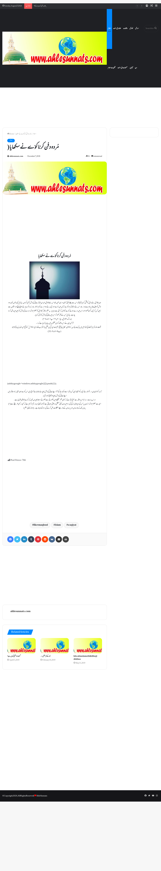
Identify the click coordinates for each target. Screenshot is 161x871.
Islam (58, 525)
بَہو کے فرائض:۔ (45, 656)
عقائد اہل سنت (117, 28)
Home (11, 134)
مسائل (137, 28)
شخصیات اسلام (111, 68)
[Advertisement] (80, 98)
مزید (136, 68)
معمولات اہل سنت (123, 68)
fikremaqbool (40, 525)
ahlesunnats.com (16, 156)
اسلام (109, 28)
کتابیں (131, 68)
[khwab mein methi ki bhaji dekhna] (88, 645)
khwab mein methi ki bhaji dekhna (85, 657)
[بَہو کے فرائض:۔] (54, 645)
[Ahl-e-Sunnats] (54, 48)
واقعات (125, 28)
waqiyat (72, 525)
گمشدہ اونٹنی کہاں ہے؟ (13, 656)
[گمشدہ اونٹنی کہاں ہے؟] (21, 645)
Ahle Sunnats (41, 796)
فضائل (131, 28)
